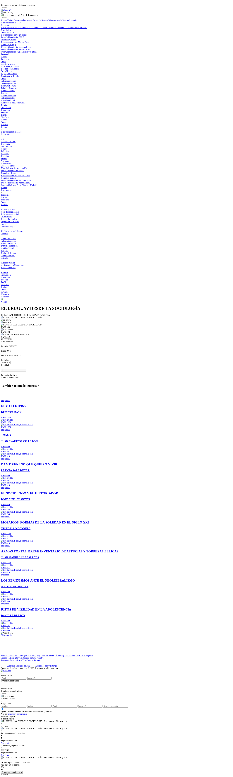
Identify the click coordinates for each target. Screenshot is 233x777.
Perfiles (4, 115)
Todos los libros (8, 32)
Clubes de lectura (8, 95)
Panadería (5, 54)
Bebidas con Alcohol (10, 69)
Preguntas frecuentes (45, 655)
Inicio (3, 655)
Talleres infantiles (8, 81)
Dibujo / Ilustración (9, 88)
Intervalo (19, 658)
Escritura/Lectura (8, 86)
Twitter (37, 660)
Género (44, 27)
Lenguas (4, 93)
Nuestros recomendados (11, 23)
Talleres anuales (8, 98)
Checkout (5, 755)
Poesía (76, 27)
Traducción (6, 107)
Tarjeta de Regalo (40, 20)
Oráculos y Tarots (8, 40)
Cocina (4, 57)
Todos (3, 61)
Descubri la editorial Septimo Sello (16, 47)
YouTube (5, 117)
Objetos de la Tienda (10, 76)
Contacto (5, 297)
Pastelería (5, 59)
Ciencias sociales (12, 27)
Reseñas (4, 105)
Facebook (14, 660)
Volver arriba (6, 635)
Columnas (5, 110)
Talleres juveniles (8, 83)
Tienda (4, 658)
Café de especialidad (10, 66)
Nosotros (5, 294)
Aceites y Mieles (8, 64)
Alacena (29, 20)
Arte (3, 27)
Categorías (5, 25)
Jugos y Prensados (9, 73)
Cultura (4, 120)
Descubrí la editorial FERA (12, 37)
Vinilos (10, 20)
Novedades (6, 30)
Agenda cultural (8, 100)
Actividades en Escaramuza (13, 103)
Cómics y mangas (8, 44)
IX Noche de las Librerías (12, 231)
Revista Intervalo (69, 20)
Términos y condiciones (65, 655)
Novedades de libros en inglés (14, 35)
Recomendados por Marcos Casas (15, 42)
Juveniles (60, 27)
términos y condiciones (17, 714)
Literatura (69, 27)
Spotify (30, 660)
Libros (4, 20)
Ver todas (83, 27)
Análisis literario (8, 90)
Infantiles (52, 27)
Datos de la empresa (84, 655)
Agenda (58, 20)
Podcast (4, 112)
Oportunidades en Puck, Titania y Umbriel (19, 52)
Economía (25, 27)
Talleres (51, 20)
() (9, 10)
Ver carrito (5, 743)
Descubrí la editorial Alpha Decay (15, 49)
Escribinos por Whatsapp (25, 655)
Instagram (5, 660)
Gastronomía (19, 20)
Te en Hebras (6, 71)
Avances (4, 124)
